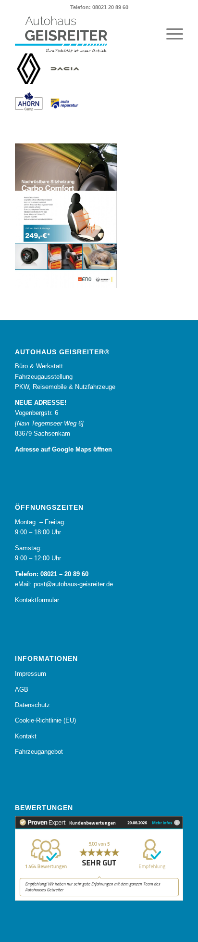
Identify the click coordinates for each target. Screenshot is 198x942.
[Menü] (170, 34)
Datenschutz (32, 705)
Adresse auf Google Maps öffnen (63, 449)
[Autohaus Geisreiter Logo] (82, 34)
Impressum (30, 673)
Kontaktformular (37, 600)
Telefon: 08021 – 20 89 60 (51, 574)
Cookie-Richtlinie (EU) (45, 720)
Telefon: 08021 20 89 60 (99, 7)
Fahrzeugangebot (39, 751)
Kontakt (26, 736)
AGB (21, 689)
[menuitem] (170, 34)
